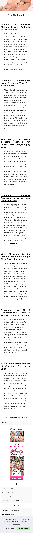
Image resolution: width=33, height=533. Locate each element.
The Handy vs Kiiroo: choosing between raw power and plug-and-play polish (15, 143)
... (22, 69)
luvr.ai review (9, 352)
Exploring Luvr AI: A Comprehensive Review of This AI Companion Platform (15, 312)
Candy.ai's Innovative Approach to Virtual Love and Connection (15, 198)
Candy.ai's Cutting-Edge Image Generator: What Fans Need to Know (15, 83)
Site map (4, 422)
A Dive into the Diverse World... (10, 510)
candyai (12, 243)
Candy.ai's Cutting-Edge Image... (11, 500)
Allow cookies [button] (23, 528)
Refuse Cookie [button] (9, 528)
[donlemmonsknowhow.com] (16, 5)
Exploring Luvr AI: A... (8, 489)
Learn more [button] (16, 524)
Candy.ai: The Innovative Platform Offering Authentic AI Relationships (15, 27)
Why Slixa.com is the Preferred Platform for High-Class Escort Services (15, 256)
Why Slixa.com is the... (8, 514)
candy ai (7, 49)
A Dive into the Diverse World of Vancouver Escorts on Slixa (15, 366)
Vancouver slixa (9, 396)
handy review (9, 184)
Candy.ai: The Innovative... (9, 496)
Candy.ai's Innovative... (8, 493)
